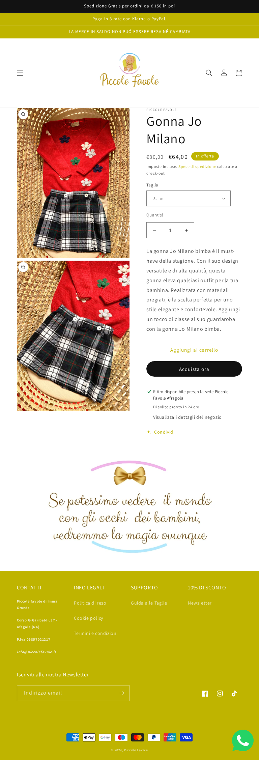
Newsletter (200, 603)
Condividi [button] (164, 432)
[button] (20, 72)
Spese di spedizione (197, 166)
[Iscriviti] (121, 693)
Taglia (152, 185)
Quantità (155, 215)
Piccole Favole (136, 750)
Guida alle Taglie (149, 603)
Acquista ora (194, 369)
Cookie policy (88, 618)
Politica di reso (90, 603)
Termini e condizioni (96, 633)
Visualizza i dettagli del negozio (187, 417)
